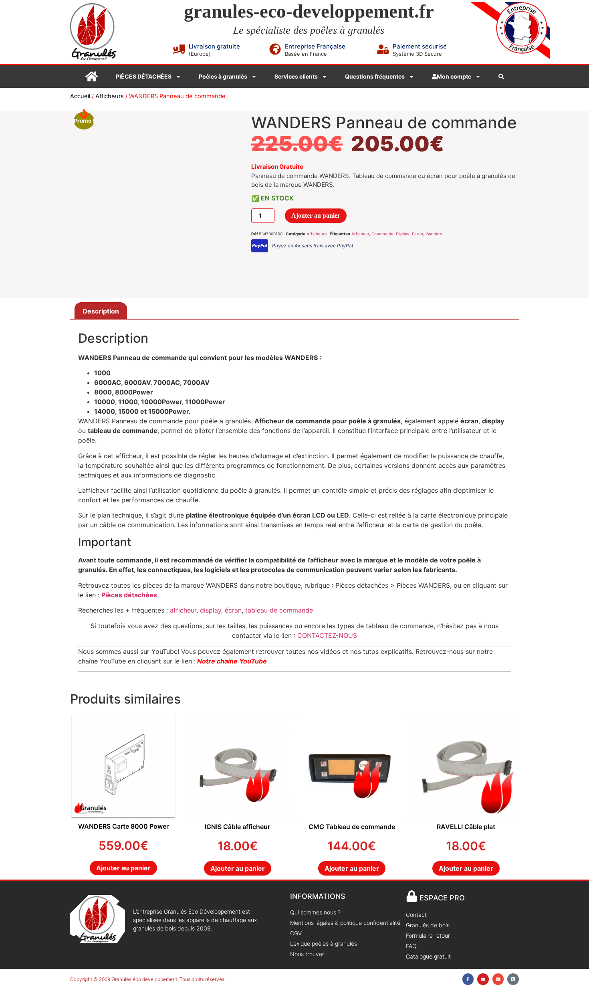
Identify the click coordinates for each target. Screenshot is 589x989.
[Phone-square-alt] (513, 979)
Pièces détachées (129, 595)
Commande (382, 233)
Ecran (417, 233)
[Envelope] (498, 979)
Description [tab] (101, 311)
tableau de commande (278, 610)
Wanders (434, 233)
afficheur (183, 610)
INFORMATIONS (317, 896)
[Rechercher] (501, 76)
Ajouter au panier (315, 215)
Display (402, 233)
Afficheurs (109, 96)
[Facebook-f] (468, 979)
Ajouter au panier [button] (123, 868)
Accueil (80, 96)
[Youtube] (483, 979)
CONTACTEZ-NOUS (327, 635)
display (210, 610)
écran (233, 610)
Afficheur (360, 233)
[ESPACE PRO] (412, 896)
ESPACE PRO (442, 898)
